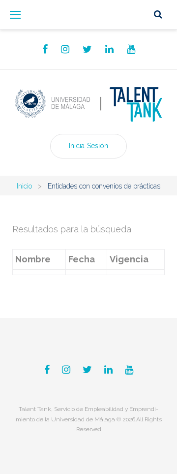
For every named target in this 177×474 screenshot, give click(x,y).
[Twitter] (87, 49)
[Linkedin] (109, 49)
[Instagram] (65, 49)
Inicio (24, 186)
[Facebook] (45, 49)
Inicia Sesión (88, 146)
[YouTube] (131, 49)
